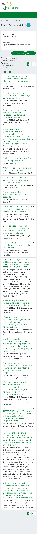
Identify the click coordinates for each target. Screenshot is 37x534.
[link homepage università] (11, 8)
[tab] (5, 72)
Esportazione (17, 53)
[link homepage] (7, 3)
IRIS (2, 20)
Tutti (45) (29, 53)
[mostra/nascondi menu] (35, 8)
